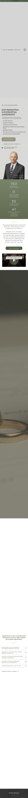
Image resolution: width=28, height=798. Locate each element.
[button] (14, 260)
